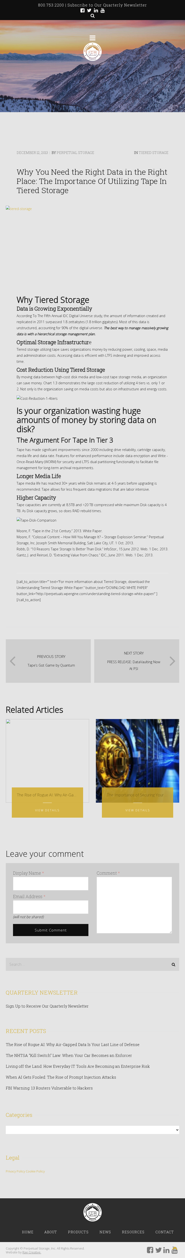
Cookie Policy (35, 1171)
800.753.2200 (51, 4)
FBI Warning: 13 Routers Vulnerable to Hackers (49, 1088)
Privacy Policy (15, 1171)
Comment (108, 873)
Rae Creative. (31, 1252)
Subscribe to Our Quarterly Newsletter (107, 4)
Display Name (28, 873)
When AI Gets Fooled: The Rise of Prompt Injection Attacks (61, 1077)
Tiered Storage (153, 152)
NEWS (105, 1232)
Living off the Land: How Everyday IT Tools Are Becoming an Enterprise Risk (78, 1066)
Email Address (29, 896)
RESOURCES (133, 1232)
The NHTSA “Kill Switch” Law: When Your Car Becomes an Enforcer (69, 1055)
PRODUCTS (78, 1232)
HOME (27, 1232)
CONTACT (164, 1232)
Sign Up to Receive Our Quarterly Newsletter (47, 1006)
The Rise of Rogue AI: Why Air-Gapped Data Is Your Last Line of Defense (72, 1044)
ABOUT (50, 1232)
